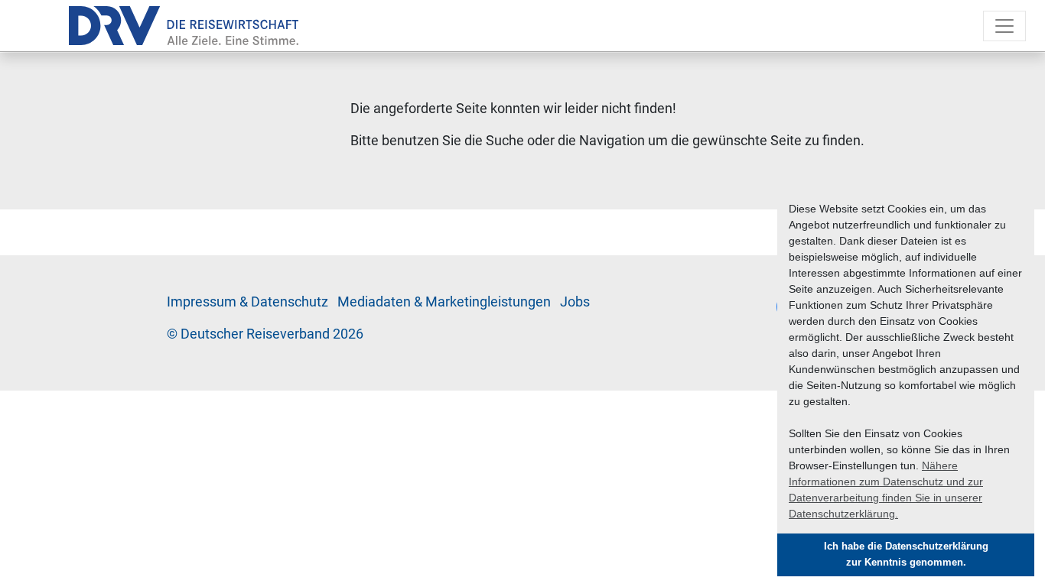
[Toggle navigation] (1004, 26)
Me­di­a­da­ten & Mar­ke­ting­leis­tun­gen (444, 302)
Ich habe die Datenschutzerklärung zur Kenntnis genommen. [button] (906, 554)
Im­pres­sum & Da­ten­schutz (247, 302)
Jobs (575, 302)
